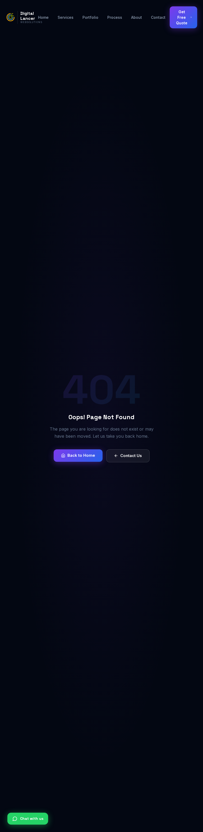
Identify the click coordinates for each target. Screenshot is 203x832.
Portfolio (90, 17)
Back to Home (81, 455)
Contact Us (131, 455)
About (136, 17)
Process (114, 17)
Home (43, 17)
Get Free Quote (181, 17)
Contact (158, 17)
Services (65, 17)
